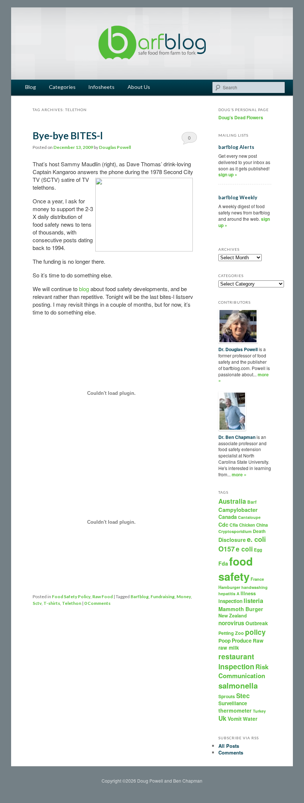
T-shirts (51, 603)
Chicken (247, 525)
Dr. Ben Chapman (236, 437)
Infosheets (101, 87)
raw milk (228, 647)
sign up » (227, 174)
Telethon (71, 603)
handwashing (254, 587)
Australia (232, 501)
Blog (30, 87)
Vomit (235, 718)
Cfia (233, 525)
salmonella (238, 685)
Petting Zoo (231, 633)
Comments (230, 752)
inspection (230, 600)
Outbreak (256, 623)
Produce (242, 640)
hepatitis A (228, 593)
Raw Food (102, 596)
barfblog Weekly (237, 197)
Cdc (223, 524)
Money (183, 596)
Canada (227, 516)
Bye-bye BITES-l (68, 135)
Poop (224, 640)
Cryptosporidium (235, 531)
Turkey (259, 711)
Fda (223, 563)
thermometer (235, 710)
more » (239, 474)
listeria (253, 600)
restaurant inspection (236, 661)
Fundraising (163, 596)
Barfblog (139, 596)
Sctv (37, 603)
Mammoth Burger (240, 609)
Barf (252, 502)
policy (255, 632)
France (257, 579)
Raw (258, 640)
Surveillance (232, 703)
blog (84, 289)
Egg (258, 550)
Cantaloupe (249, 517)
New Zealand (232, 615)
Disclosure (232, 539)
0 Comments (189, 139)
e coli (244, 548)
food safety (235, 568)
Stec (243, 695)
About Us (139, 87)
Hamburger (229, 587)
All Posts (228, 745)
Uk (222, 718)
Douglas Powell (115, 147)
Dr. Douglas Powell (238, 349)
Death (259, 531)
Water (250, 718)
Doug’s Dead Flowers (240, 117)
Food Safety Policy (71, 596)
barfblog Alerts (236, 147)
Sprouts (226, 696)
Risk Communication (243, 671)
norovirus (231, 623)
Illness (248, 593)
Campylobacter (238, 509)
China (262, 525)
